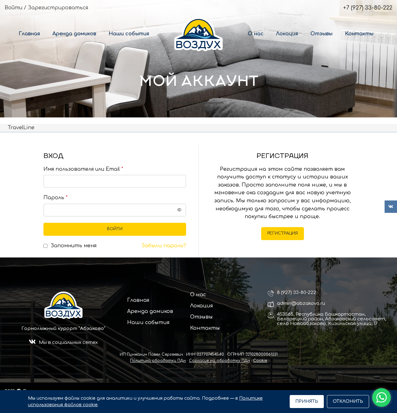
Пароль (55, 197)
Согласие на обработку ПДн (219, 360)
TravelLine (21, 127)
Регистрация (282, 233)
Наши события (148, 322)
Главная (182, 103)
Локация (201, 306)
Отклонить (348, 401)
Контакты (205, 328)
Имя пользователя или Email (83, 169)
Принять (306, 401)
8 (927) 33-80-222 (296, 292)
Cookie (260, 360)
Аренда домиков (150, 311)
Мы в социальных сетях (68, 342)
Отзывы (201, 317)
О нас (198, 294)
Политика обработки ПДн (158, 360)
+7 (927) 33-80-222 (367, 8)
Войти (115, 229)
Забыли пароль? (163, 245)
